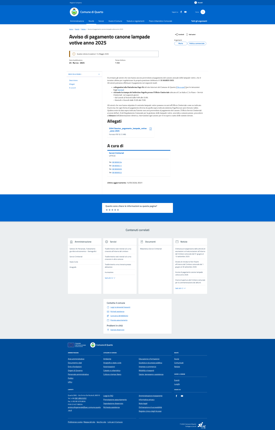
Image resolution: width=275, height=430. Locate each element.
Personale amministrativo (78, 374)
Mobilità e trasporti (146, 370)
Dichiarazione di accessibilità (150, 407)
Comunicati (178, 362)
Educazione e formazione (149, 358)
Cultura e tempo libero (112, 374)
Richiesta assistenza (111, 407)
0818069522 (117, 172)
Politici (70, 378)
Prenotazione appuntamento (115, 399)
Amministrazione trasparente (150, 395)
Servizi (101, 21)
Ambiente (107, 358)
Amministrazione (77, 21)
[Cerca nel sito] (203, 12)
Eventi (176, 380)
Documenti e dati (75, 362)
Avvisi (176, 358)
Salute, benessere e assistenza (151, 374)
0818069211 (117, 165)
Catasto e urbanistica (111, 370)
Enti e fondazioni (75, 366)
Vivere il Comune (115, 21)
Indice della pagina (74, 74)
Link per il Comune (115, 422)
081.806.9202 (80, 398)
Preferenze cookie (75, 422)
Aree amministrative (76, 358)
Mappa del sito (89, 422)
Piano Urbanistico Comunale (160, 21)
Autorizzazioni (109, 366)
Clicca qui (181, 87)
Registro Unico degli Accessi (150, 411)
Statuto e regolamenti (135, 21)
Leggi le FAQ (108, 395)
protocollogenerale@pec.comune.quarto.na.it (84, 409)
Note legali (143, 403)
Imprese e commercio (147, 366)
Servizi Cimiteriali (116, 153)
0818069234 (117, 162)
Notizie (177, 366)
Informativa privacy (146, 399)
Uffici (70, 382)
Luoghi (177, 384)
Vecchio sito (101, 422)
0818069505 (117, 169)
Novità (91, 21)
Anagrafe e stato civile (112, 362)
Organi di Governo (75, 370)
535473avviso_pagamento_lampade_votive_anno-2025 (128, 129)
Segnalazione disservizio (113, 403)
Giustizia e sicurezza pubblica (150, 362)
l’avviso (120, 90)
